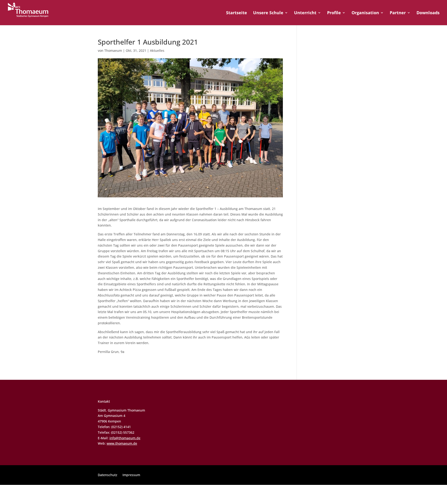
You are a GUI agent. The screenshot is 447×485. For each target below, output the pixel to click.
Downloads (428, 13)
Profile (334, 13)
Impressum (131, 475)
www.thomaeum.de (122, 443)
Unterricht (305, 13)
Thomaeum (113, 50)
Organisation (365, 13)
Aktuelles (157, 50)
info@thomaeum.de (124, 438)
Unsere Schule (268, 13)
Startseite (236, 13)
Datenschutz (107, 475)
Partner (398, 13)
